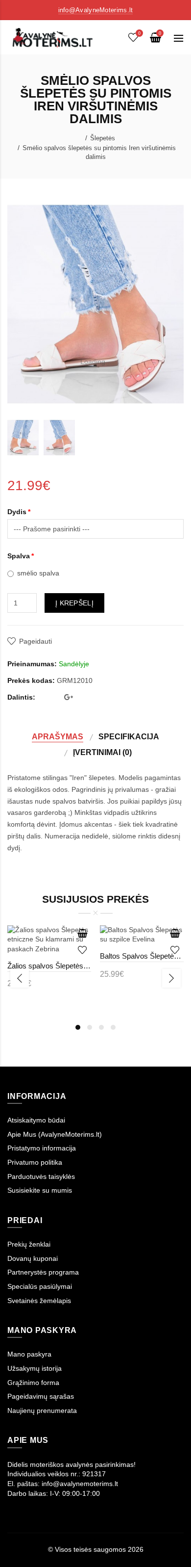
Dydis (16, 512)
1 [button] (77, 1027)
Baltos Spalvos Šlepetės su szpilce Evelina (142, 956)
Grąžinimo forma (33, 1382)
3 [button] (101, 1027)
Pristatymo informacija (41, 1148)
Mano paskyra (29, 1354)
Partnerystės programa (43, 1272)
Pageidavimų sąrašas (40, 1396)
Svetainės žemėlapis (39, 1301)
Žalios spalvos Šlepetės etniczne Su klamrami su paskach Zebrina (49, 966)
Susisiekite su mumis (39, 1190)
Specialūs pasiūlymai (39, 1286)
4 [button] (113, 1027)
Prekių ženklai (28, 1244)
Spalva (18, 556)
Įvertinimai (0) (102, 752)
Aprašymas (57, 736)
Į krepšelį (74, 603)
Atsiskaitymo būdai (36, 1120)
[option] (23, 438)
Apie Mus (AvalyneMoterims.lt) (54, 1134)
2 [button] (89, 1027)
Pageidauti (35, 641)
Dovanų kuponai (32, 1258)
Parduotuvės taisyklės (41, 1176)
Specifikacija (128, 736)
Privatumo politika (34, 1162)
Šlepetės (102, 138)
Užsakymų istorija (34, 1368)
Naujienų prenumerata (42, 1410)
